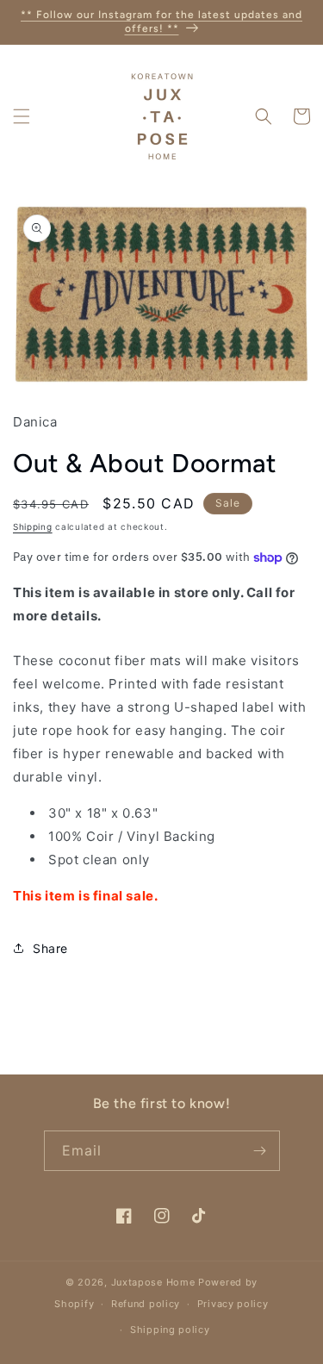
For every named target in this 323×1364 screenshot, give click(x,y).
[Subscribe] (260, 1150)
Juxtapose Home (153, 1282)
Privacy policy (233, 1304)
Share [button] (50, 948)
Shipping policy (170, 1330)
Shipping (33, 526)
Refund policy (145, 1304)
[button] (21, 116)
